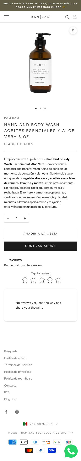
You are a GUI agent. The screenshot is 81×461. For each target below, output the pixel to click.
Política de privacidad (17, 372)
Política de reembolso (18, 378)
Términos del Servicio (18, 365)
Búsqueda (10, 351)
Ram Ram (11, 117)
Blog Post (10, 399)
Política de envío (14, 358)
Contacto (10, 385)
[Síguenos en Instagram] (17, 412)
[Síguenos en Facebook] (6, 412)
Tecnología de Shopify (54, 432)
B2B (7, 392)
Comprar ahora (40, 246)
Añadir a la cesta (40, 233)
